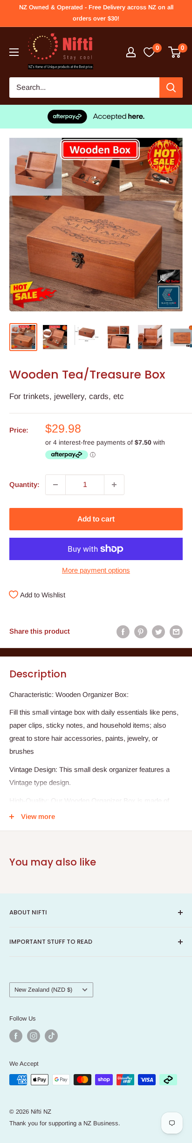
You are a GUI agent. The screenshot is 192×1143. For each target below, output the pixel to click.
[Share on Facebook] (123, 631)
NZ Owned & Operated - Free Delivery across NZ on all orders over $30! (96, 13)
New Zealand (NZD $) (43, 989)
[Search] (171, 87)
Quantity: (24, 484)
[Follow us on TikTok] (51, 1035)
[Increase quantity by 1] (114, 484)
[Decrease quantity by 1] (55, 484)
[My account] (131, 52)
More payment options (96, 570)
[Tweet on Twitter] (158, 631)
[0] (175, 52)
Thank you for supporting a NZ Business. (64, 1123)
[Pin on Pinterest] (140, 631)
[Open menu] (14, 52)
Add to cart (96, 519)
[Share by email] (176, 631)
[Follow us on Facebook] (15, 1035)
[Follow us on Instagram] (33, 1035)
